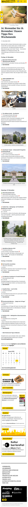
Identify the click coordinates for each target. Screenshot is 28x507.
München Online (8, 503)
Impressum (6, 474)
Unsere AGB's (6, 479)
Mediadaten (6, 472)
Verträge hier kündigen (10, 470)
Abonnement (6, 468)
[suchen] (21, 1)
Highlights (11, 345)
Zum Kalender (6, 64)
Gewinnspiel (6, 466)
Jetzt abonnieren (8, 408)
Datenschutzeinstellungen (11, 481)
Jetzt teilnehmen (8, 387)
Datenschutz (6, 477)
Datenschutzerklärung (11, 423)
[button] (18, 1)
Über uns (5, 483)
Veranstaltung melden (10, 475)
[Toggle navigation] (25, 1)
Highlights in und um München (18, 344)
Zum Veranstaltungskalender (9, 367)
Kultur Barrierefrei (8, 454)
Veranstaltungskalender (7, 339)
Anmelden (5, 429)
